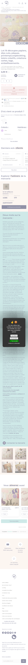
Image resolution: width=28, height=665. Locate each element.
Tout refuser (14, 335)
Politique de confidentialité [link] (14, 343)
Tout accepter (14, 341)
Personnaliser (14, 338)
